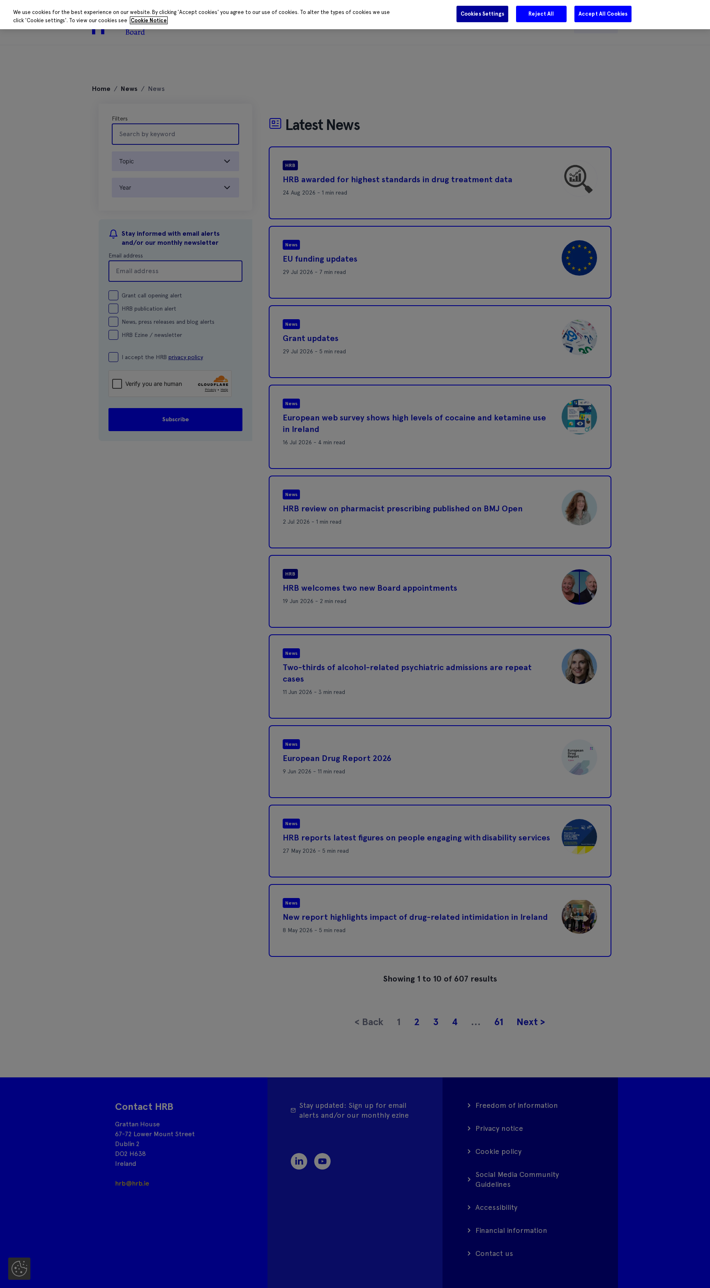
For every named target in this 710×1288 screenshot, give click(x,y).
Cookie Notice (149, 20)
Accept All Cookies (603, 14)
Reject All (541, 14)
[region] (355, 14)
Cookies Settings (482, 14)
